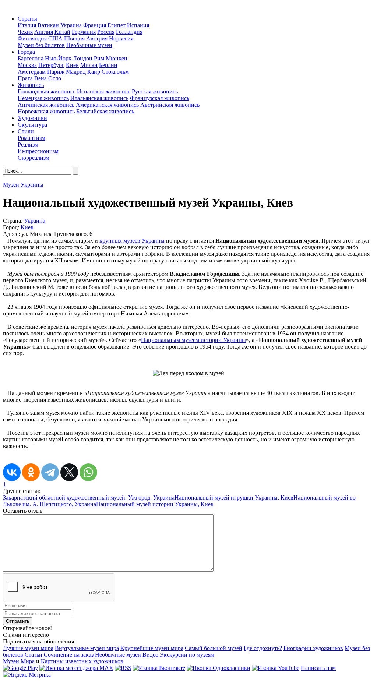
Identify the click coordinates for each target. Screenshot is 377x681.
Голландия (129, 32)
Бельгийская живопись (105, 111)
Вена (40, 78)
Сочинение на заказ (69, 655)
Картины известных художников (82, 661)
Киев (72, 65)
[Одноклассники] (31, 472)
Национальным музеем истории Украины (193, 340)
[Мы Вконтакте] (159, 668)
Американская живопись (107, 105)
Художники (32, 118)
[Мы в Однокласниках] (218, 668)
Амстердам (32, 71)
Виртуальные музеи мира (87, 648)
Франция (94, 25)
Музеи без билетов (41, 45)
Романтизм (31, 138)
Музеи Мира (19, 661)
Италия (27, 25)
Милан (89, 65)
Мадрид (76, 71)
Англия (43, 32)
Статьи (33, 655)
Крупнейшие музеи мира (151, 648)
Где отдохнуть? (263, 648)
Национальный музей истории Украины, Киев (155, 504)
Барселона (30, 58)
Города (26, 52)
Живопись (31, 85)
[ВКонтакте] (12, 472)
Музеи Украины (23, 184)
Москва (27, 65)
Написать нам (318, 668)
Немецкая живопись (43, 98)
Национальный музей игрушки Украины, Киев (234, 497)
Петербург (51, 65)
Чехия (25, 32)
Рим (99, 58)
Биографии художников (313, 648)
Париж (55, 71)
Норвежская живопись (46, 111)
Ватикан (48, 25)
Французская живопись (159, 98)
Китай (62, 32)
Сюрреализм (33, 158)
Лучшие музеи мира (28, 648)
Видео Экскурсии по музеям (178, 655)
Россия (105, 32)
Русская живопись (155, 91)
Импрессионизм (38, 151)
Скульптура (32, 124)
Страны (27, 18)
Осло (54, 78)
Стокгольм (115, 71)
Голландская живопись (46, 91)
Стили (26, 131)
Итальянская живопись (99, 98)
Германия (84, 32)
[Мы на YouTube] (275, 668)
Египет (117, 25)
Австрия (97, 38)
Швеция (74, 38)
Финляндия (32, 38)
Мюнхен (116, 58)
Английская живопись (46, 105)
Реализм (28, 144)
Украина (71, 25)
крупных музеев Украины (132, 240)
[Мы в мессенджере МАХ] (76, 668)
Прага (25, 78)
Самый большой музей (213, 648)
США (55, 38)
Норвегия (121, 38)
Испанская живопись (103, 91)
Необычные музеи (89, 45)
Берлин (108, 65)
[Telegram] (50, 472)
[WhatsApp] (88, 472)
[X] (69, 472)
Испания (138, 25)
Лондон (82, 58)
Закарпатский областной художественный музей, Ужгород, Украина (89, 497)
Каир (93, 71)
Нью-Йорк (58, 58)
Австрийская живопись (170, 105)
